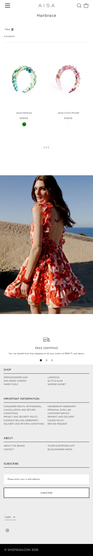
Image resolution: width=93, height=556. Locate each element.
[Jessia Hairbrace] (24, 77)
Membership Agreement (62, 406)
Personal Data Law (59, 409)
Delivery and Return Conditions (24, 423)
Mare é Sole (11, 384)
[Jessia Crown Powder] (68, 77)
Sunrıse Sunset (57, 384)
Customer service (58, 413)
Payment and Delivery (61, 416)
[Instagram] (7, 531)
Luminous (53, 377)
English (8, 517)
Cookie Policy (56, 420)
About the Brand (14, 445)
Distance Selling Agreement (21, 420)
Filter (7, 29)
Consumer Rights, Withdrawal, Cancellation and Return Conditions (23, 410)
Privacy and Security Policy (21, 416)
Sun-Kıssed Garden (15, 380)
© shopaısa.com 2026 (21, 550)
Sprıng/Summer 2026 (16, 377)
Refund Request (57, 423)
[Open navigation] (7, 5)
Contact (9, 449)
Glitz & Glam (55, 380)
